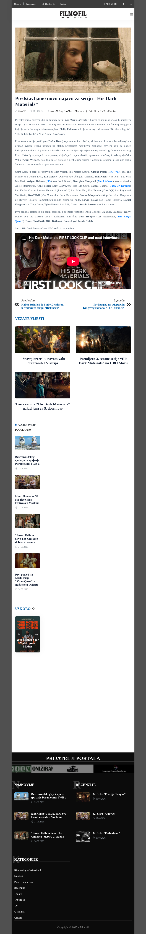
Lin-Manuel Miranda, (73, 111)
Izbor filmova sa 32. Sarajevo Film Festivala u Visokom (27, 499)
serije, (86, 111)
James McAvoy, (57, 111)
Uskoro (23, 609)
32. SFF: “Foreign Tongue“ (109, 794)
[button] (131, 14)
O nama (17, 4)
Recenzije (86, 785)
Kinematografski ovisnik (28, 870)
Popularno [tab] (23, 429)
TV (16, 905)
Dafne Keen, (94, 111)
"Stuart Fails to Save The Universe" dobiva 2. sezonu (27, 539)
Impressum (30, 4)
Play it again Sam (23, 882)
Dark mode (110, 4)
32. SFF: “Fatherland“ (106, 833)
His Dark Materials (108, 111)
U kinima (19, 911)
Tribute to (19, 899)
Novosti (18, 875)
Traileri (18, 893)
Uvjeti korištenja (47, 4)
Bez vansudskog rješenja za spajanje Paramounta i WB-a (27, 460)
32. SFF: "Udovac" (104, 813)
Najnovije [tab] (27, 425)
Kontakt (63, 4)
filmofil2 (22, 111)
